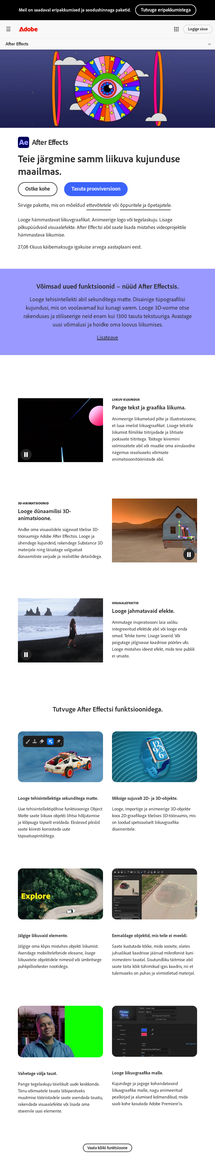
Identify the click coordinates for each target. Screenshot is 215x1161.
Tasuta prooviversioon (95, 189)
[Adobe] (28, 29)
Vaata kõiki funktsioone (107, 1147)
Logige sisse (198, 29)
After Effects (17, 44)
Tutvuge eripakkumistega (166, 10)
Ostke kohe (37, 189)
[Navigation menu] (8, 29)
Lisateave (107, 337)
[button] (176, 29)
